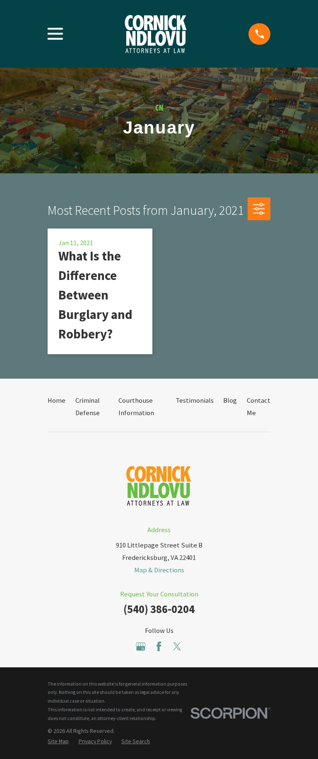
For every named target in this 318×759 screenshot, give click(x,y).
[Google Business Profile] (140, 646)
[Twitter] (177, 646)
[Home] (156, 34)
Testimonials (195, 400)
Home (56, 400)
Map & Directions (159, 570)
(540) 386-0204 (159, 609)
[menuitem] (58, 741)
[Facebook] (159, 646)
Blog (230, 400)
